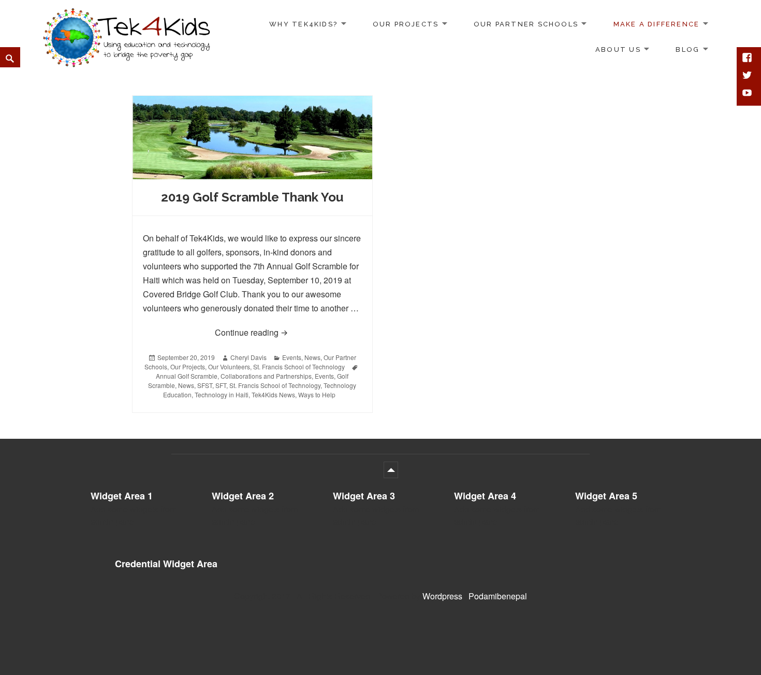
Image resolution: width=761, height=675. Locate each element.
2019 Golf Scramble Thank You (252, 197)
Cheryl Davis (248, 357)
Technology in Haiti (221, 394)
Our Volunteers (229, 366)
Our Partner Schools (526, 24)
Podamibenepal (498, 596)
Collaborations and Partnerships (266, 375)
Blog (687, 49)
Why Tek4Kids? (303, 24)
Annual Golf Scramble (186, 375)
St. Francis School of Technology (299, 366)
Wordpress (442, 596)
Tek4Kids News (273, 394)
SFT (220, 385)
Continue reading (288, 332)
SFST (204, 385)
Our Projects (406, 24)
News (312, 357)
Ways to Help (316, 394)
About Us (618, 49)
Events (291, 357)
